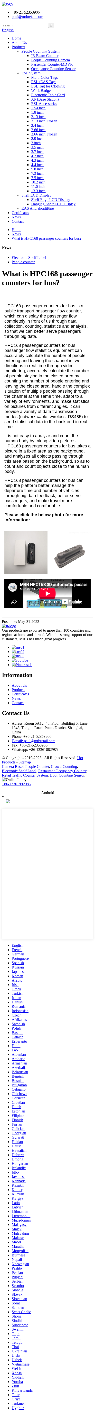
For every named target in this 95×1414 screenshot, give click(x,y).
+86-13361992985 (16, 784)
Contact (18, 221)
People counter (23, 262)
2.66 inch (38, 130)
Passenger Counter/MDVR (52, 64)
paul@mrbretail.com (27, 17)
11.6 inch (38, 186)
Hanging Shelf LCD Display (53, 204)
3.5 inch (37, 147)
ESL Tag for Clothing (48, 86)
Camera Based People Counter (25, 766)
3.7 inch (37, 152)
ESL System (30, 73)
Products (18, 47)
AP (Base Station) (45, 99)
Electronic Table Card (48, 95)
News (16, 217)
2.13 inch (38, 117)
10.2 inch (38, 182)
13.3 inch (38, 191)
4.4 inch (37, 165)
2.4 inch (37, 125)
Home (16, 38)
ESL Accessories (44, 104)
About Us (19, 42)
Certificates (20, 213)
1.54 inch (38, 108)
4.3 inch (37, 160)
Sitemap (25, 762)
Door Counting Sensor (67, 775)
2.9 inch (37, 138)
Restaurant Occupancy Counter (62, 771)
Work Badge (41, 90)
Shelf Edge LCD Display (50, 200)
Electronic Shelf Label (29, 257)
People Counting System (40, 51)
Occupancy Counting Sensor (53, 69)
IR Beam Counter (44, 56)
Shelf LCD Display (36, 195)
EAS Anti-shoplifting (37, 208)
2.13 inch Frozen (44, 121)
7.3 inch (37, 173)
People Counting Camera (50, 60)
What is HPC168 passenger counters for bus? (46, 238)
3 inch (36, 143)
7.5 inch (37, 178)
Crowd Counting (64, 766)
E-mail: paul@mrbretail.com (33, 741)
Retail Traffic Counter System (25, 775)
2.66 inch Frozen (44, 134)
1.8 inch (37, 112)
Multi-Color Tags (44, 77)
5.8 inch (37, 169)
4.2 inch (37, 156)
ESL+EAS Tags (43, 82)
